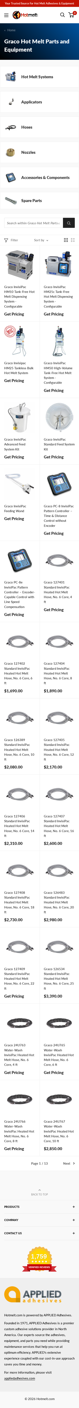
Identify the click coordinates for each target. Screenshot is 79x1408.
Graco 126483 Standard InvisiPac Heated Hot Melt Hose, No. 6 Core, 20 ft (59, 902)
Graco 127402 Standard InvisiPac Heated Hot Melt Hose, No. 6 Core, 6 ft (18, 673)
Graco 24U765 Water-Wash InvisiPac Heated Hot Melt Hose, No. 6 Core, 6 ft (59, 1054)
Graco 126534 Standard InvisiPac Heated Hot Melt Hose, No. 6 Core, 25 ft (59, 978)
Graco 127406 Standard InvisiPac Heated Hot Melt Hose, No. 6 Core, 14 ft (19, 826)
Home (11, 30)
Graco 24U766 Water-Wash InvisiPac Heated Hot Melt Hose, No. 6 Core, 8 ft (19, 1131)
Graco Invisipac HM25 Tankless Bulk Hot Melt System (18, 368)
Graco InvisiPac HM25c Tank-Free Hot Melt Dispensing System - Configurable (58, 296)
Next (66, 1163)
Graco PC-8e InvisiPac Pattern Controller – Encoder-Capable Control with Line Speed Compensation (19, 594)
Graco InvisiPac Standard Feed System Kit (59, 444)
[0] (71, 14)
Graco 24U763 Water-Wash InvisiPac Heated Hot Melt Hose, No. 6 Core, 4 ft (19, 1054)
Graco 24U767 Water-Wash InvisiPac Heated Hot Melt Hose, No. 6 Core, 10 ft (59, 1131)
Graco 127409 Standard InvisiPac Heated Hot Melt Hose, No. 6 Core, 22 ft (19, 978)
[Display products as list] (73, 240)
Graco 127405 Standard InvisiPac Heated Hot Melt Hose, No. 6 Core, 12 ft (59, 749)
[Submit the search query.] (69, 223)
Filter (14, 240)
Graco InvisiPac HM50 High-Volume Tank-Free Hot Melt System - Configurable (58, 372)
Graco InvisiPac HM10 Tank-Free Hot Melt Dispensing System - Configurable (19, 296)
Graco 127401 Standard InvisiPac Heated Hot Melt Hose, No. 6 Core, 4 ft (58, 592)
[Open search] (62, 15)
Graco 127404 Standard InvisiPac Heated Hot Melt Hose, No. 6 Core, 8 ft (58, 673)
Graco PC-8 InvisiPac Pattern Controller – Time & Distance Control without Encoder (59, 515)
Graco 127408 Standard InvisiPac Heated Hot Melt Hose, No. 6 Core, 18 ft (19, 902)
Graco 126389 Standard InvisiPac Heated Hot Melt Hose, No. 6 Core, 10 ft (19, 749)
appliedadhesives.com (19, 1378)
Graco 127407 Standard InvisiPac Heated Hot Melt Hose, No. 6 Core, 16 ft (59, 826)
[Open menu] (6, 15)
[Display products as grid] (66, 240)
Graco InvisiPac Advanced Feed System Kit (15, 444)
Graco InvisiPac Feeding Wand (15, 508)
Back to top (39, 1194)
